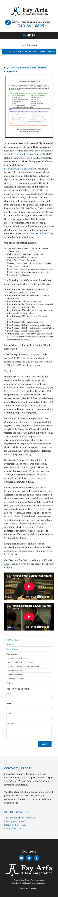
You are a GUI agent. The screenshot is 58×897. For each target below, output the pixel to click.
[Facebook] (36, 857)
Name (9, 693)
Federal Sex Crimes (15, 675)
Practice (12, 639)
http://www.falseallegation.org (20, 168)
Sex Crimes (11, 653)
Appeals (10, 644)
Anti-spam (40, 880)
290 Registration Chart (23, 67)
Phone (9, 703)
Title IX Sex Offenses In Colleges (21, 662)
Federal (9, 683)
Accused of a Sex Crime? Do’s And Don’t (23, 666)
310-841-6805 (31, 25)
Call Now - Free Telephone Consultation (29, 51)
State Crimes (12, 649)
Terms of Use (19, 880)
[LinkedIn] (21, 857)
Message (10, 723)
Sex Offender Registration (17, 658)
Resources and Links (16, 670)
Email (9, 713)
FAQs (7, 67)
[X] (29, 857)
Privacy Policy (30, 880)
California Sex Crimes (16, 679)
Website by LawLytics (29, 888)
